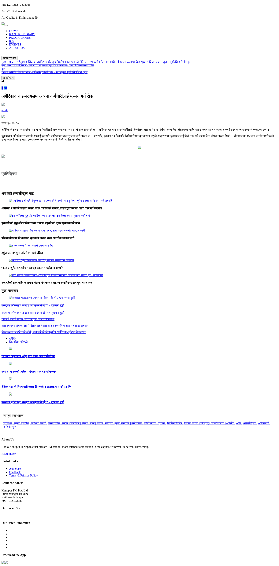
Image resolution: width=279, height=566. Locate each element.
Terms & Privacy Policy (23, 475)
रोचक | (101, 423)
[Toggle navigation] (6, 25)
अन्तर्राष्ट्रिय (41, 62)
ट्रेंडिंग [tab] (12, 338)
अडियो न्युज (184, 62)
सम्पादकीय (94, 62)
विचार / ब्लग (156, 62)
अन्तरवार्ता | (264, 423)
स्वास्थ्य (71, 62)
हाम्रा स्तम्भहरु (9, 58)
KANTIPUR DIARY (22, 34)
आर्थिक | (231, 423)
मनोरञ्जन (121, 62)
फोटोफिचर (82, 62)
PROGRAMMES (20, 37)
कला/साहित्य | (218, 423)
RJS (11, 41)
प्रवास (145, 62)
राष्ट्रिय (20, 62)
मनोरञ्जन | (138, 423)
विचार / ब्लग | (89, 423)
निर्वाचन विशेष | (175, 423)
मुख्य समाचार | (123, 423)
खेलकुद (52, 62)
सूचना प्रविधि (170, 62)
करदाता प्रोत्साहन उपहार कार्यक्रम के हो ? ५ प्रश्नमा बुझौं (33, 305)
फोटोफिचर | (151, 423)
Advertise (15, 468)
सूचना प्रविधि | (22, 423)
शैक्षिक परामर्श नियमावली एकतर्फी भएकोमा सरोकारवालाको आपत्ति (36, 386)
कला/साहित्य (134, 62)
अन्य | (239, 423)
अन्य (4, 68)
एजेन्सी (5, 110)
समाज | (66, 423)
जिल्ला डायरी (108, 62)
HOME (13, 30)
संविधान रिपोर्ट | (39, 423)
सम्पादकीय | (55, 423)
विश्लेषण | (76, 423)
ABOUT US (17, 47)
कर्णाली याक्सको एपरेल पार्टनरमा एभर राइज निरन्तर (29, 371)
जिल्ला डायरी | (192, 423)
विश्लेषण (62, 62)
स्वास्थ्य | (8, 423)
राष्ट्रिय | (110, 423)
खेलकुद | (205, 423)
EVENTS (15, 44)
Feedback (15, 472)
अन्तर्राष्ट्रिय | (250, 423)
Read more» (9, 453)
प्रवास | (162, 423)
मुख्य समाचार (9, 62)
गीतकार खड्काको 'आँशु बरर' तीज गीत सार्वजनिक (28, 356)
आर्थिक (29, 62)
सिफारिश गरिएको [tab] (18, 342)
